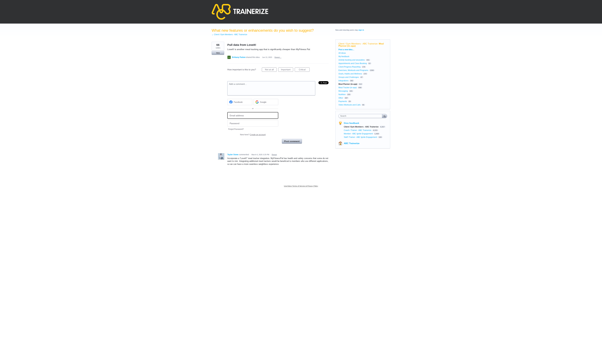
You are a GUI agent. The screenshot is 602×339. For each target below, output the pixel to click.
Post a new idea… (346, 49)
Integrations (343, 81)
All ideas (342, 53)
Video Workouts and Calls (349, 105)
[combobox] (361, 116)
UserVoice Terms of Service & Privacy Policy (301, 186)
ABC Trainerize (351, 143)
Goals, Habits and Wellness (350, 74)
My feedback (343, 56)
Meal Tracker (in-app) (347, 87)
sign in (361, 30)
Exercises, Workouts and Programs (353, 70)
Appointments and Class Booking (352, 63)
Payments (342, 101)
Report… (278, 57)
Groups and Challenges (348, 77)
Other (340, 98)
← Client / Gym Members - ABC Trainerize (229, 34)
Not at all (271, 70)
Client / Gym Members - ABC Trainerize (358, 43)
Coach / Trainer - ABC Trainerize (358, 130)
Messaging (343, 91)
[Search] (384, 116)
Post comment (292, 141)
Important (287, 70)
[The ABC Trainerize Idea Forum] (240, 12)
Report (274, 155)
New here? (253, 135)
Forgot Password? (236, 129)
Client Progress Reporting (349, 67)
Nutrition (342, 94)
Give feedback (351, 123)
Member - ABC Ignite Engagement (358, 134)
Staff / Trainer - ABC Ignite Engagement (361, 137)
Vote (218, 53)
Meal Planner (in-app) (347, 84)
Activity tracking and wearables (351, 60)
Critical (304, 70)
